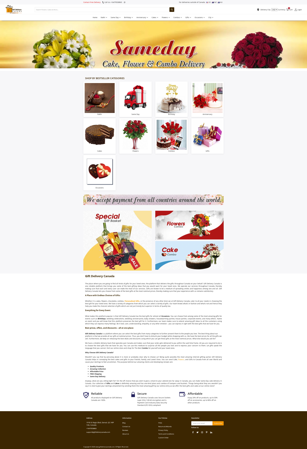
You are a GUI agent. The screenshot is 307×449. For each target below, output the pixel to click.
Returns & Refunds (165, 426)
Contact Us (126, 426)
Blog (123, 423)
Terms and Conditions (166, 434)
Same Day (115, 17)
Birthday (127, 17)
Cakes (154, 17)
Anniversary (141, 17)
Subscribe (218, 423)
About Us (125, 434)
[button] (147, 66)
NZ (215, 2)
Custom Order (163, 438)
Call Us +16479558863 (113, 2)
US (209, 2)
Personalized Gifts (132, 301)
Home (95, 17)
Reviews (125, 430)
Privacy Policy (163, 430)
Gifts (187, 17)
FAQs (160, 423)
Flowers (165, 17)
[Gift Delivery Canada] (12, 9)
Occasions (199, 17)
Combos (176, 17)
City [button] (210, 17)
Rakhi (103, 17)
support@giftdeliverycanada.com (98, 432)
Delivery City (265, 9)
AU (221, 2)
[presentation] (3, 44)
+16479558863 (91, 428)
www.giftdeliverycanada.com (105, 447)
